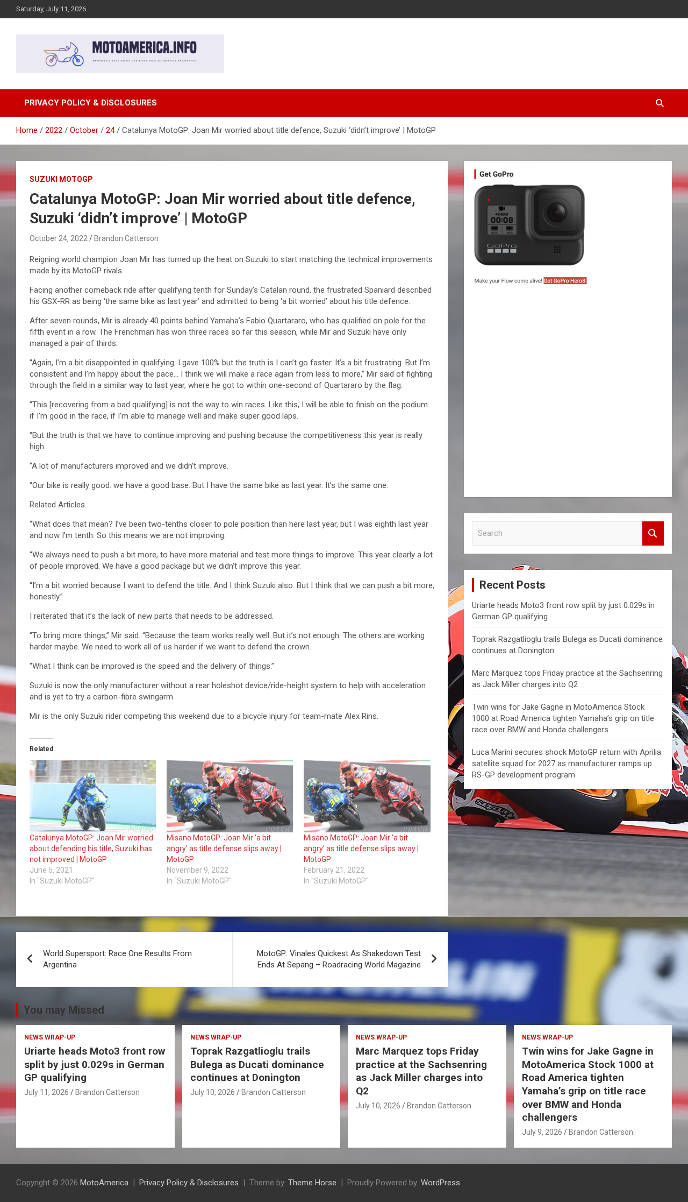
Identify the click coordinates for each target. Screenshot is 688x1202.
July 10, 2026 (212, 1092)
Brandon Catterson (126, 238)
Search (653, 533)
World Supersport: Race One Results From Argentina (117, 959)
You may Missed (64, 1009)
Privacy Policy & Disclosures (90, 103)
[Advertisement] (568, 394)
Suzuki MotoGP (61, 179)
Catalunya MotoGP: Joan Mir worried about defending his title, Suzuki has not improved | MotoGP (91, 848)
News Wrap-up (49, 1037)
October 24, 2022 (59, 238)
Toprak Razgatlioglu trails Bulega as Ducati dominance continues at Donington (257, 1064)
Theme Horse (312, 1182)
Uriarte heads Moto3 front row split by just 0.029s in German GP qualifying (94, 1064)
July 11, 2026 (46, 1092)
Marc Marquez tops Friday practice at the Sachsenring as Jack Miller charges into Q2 (421, 1071)
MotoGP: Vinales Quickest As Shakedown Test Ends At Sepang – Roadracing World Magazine (339, 959)
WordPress (440, 1182)
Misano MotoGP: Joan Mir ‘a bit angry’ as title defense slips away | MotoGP (224, 848)
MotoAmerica (104, 1182)
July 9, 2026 (542, 1132)
